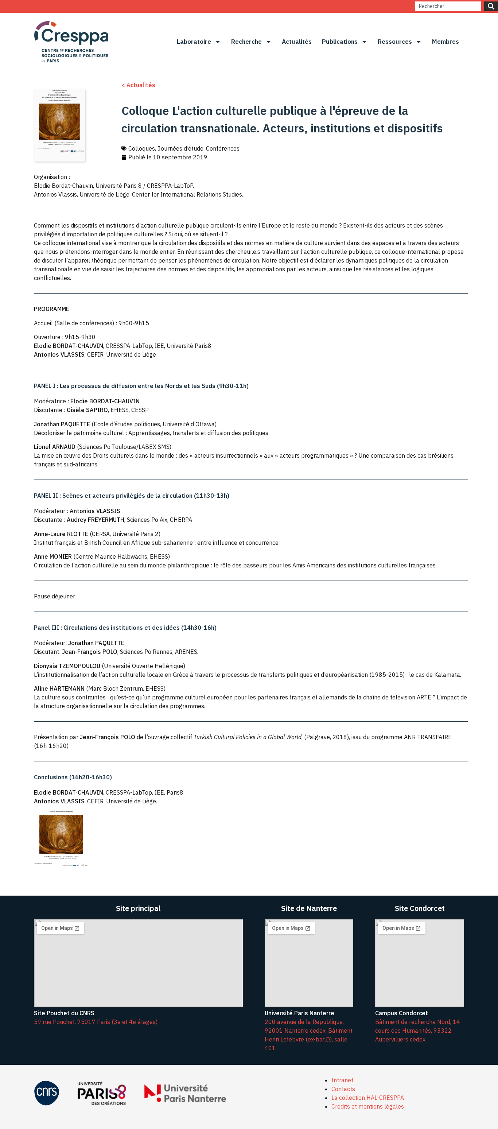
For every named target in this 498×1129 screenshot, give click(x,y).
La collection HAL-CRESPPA (367, 1097)
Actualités (297, 42)
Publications (340, 42)
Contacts (343, 1089)
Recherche (246, 42)
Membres (445, 42)
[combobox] (448, 6)
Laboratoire (194, 42)
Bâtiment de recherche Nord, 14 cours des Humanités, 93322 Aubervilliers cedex (417, 1030)
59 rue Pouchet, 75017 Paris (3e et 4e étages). (96, 1021)
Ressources (395, 42)
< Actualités (138, 85)
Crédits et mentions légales (367, 1106)
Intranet (342, 1080)
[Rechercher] (491, 6)
